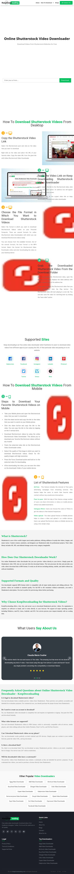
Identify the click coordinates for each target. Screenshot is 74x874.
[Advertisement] (37, 13)
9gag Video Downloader (17, 782)
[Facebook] (3, 831)
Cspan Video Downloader (25, 791)
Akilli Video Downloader (36, 782)
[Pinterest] (11, 831)
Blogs (57, 2)
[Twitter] (7, 831)
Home (41, 822)
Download (65, 80)
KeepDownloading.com (18, 871)
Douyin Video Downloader (40, 796)
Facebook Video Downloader (37, 806)
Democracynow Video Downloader (16, 796)
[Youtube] (23, 831)
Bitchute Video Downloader (56, 782)
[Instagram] (19, 831)
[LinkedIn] (15, 831)
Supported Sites (7, 849)
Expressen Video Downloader (56, 801)
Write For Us (42, 833)
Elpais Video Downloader (60, 796)
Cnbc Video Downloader (58, 786)
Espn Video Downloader (16, 801)
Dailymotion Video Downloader (47, 791)
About (38, 2)
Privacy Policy (6, 843)
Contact (41, 830)
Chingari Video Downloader (38, 786)
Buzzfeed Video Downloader (16, 786)
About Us (42, 825)
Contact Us (67, 2)
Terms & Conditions (8, 846)
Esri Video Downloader (35, 801)
